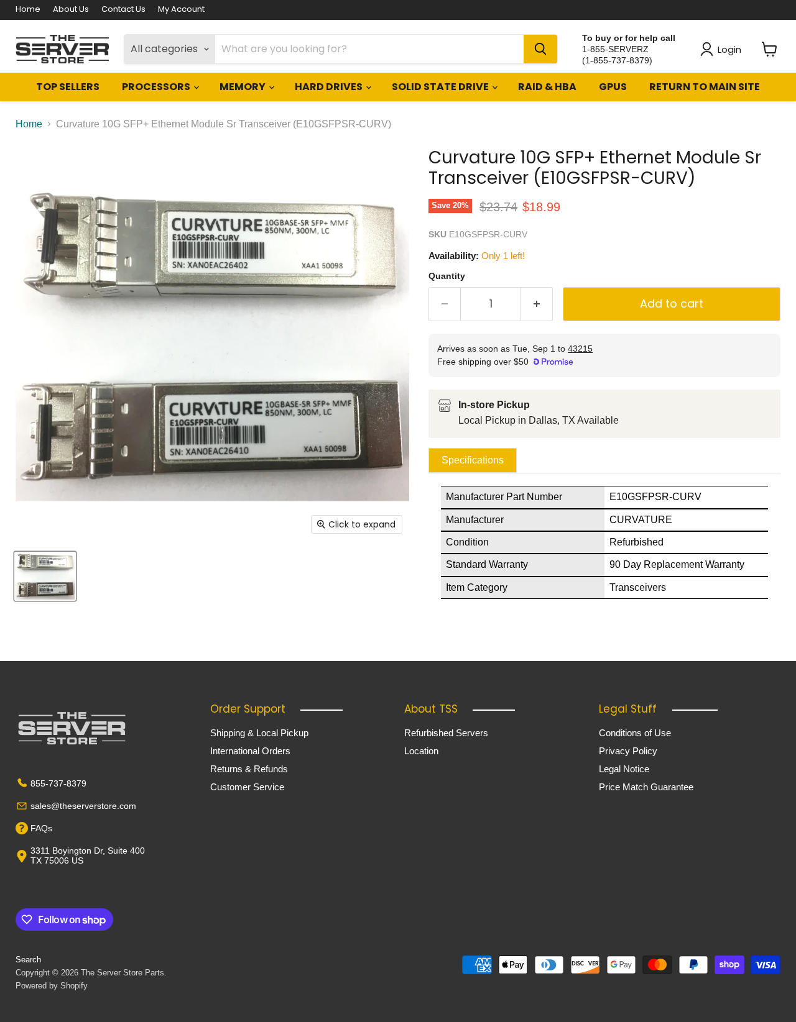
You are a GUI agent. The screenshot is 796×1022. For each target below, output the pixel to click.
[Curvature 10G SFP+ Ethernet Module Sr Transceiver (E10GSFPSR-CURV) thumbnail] (45, 576)
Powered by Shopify (52, 985)
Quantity (446, 276)
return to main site (704, 87)
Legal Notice (624, 769)
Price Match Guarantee (646, 787)
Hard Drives (329, 87)
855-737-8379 (58, 783)
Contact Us (123, 9)
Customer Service (247, 787)
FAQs (41, 828)
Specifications (473, 460)
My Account (181, 9)
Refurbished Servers (446, 733)
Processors (157, 87)
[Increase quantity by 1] (537, 304)
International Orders (250, 751)
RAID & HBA (547, 87)
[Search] (540, 49)
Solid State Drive (441, 87)
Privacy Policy (628, 751)
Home (28, 9)
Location (421, 751)
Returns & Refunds (249, 769)
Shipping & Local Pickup (259, 733)
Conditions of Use (635, 733)
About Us (71, 9)
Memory (243, 87)
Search (28, 959)
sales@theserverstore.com (83, 806)
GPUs (613, 87)
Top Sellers (68, 87)
